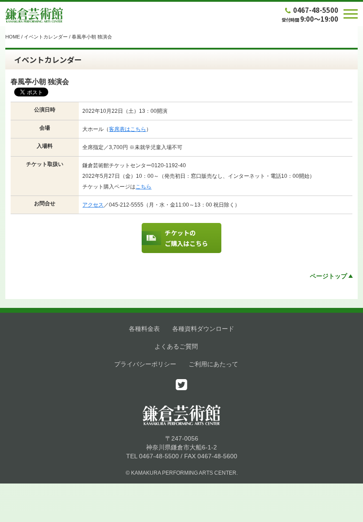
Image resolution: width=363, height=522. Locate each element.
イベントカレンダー (46, 36)
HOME (12, 36)
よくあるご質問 (176, 346)
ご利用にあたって (213, 364)
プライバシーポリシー (145, 364)
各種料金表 (144, 328)
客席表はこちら (127, 129)
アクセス (93, 205)
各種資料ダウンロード (203, 328)
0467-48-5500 (315, 10)
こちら (143, 187)
